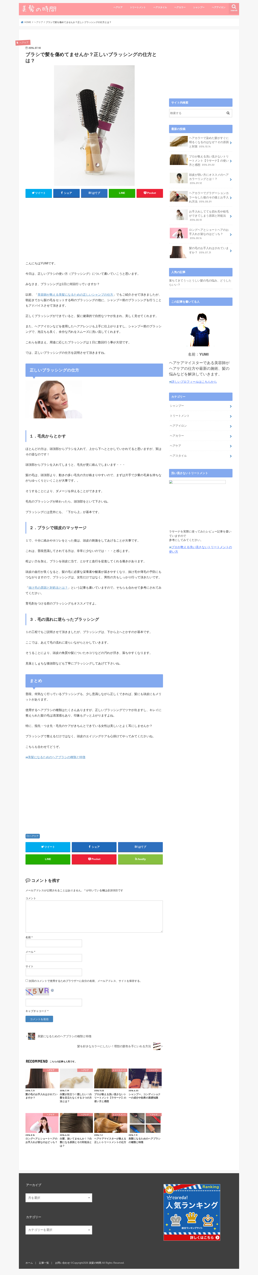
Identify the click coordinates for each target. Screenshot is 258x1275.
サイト (29, 966)
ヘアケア (118, 7)
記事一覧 (44, 1262)
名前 (28, 937)
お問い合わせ (62, 1262)
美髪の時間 (95, 1262)
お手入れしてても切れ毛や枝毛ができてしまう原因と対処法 (209, 215)
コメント (30, 898)
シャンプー (199, 7)
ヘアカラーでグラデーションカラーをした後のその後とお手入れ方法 (209, 197)
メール (30, 951)
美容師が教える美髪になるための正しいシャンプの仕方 (75, 294)
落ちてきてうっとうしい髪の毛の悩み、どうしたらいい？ (200, 282)
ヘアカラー (180, 7)
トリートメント (138, 7)
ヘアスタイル (160, 7)
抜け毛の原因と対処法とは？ (48, 587)
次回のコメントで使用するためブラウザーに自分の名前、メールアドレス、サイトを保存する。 (85, 980)
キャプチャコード (36, 1011)
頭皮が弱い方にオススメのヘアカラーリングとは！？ (209, 179)
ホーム (29, 1262)
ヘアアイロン (219, 7)
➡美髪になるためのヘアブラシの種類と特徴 (55, 757)
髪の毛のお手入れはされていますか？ (209, 250)
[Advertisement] (94, 228)
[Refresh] (52, 989)
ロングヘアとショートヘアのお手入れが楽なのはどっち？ (209, 234)
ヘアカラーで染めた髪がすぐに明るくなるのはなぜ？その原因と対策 (209, 142)
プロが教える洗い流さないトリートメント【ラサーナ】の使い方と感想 (209, 160)
